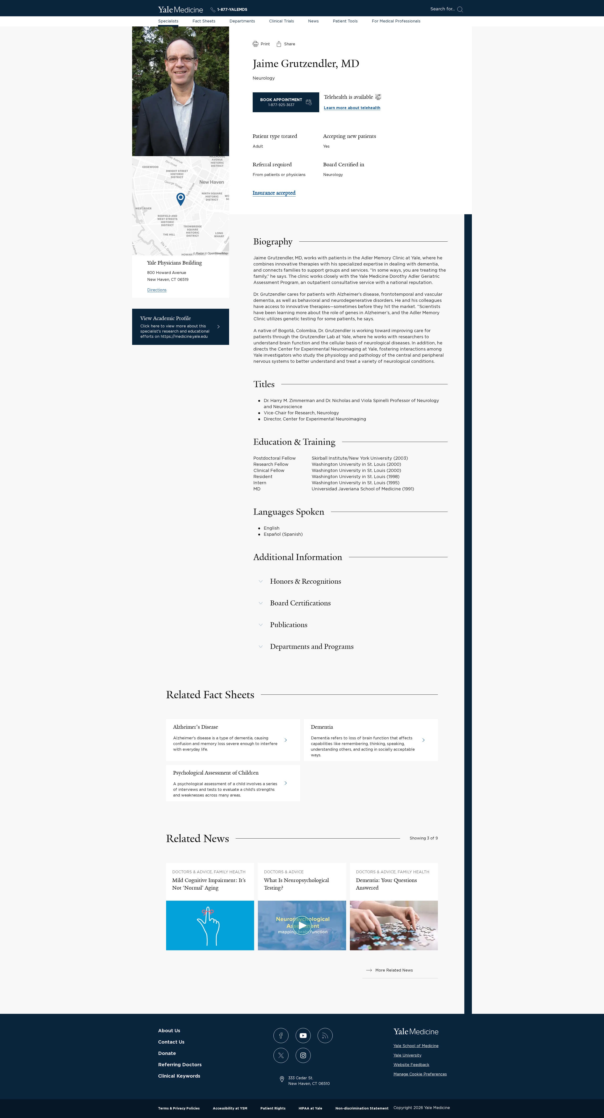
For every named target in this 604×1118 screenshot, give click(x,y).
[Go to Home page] (180, 10)
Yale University (407, 1055)
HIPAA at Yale (310, 1108)
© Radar (198, 253)
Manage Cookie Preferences (420, 1074)
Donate (167, 1053)
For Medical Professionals (396, 21)
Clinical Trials (281, 21)
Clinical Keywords (179, 1076)
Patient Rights (272, 1108)
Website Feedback (411, 1064)
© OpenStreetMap (216, 253)
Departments (242, 21)
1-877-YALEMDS (232, 10)
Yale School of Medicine (416, 1046)
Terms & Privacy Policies (179, 1108)
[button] (350, 581)
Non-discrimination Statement (362, 1108)
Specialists (168, 21)
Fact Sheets (204, 21)
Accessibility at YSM (230, 1108)
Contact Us (171, 1042)
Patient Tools (345, 21)
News (313, 21)
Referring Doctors (180, 1064)
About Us (169, 1030)
